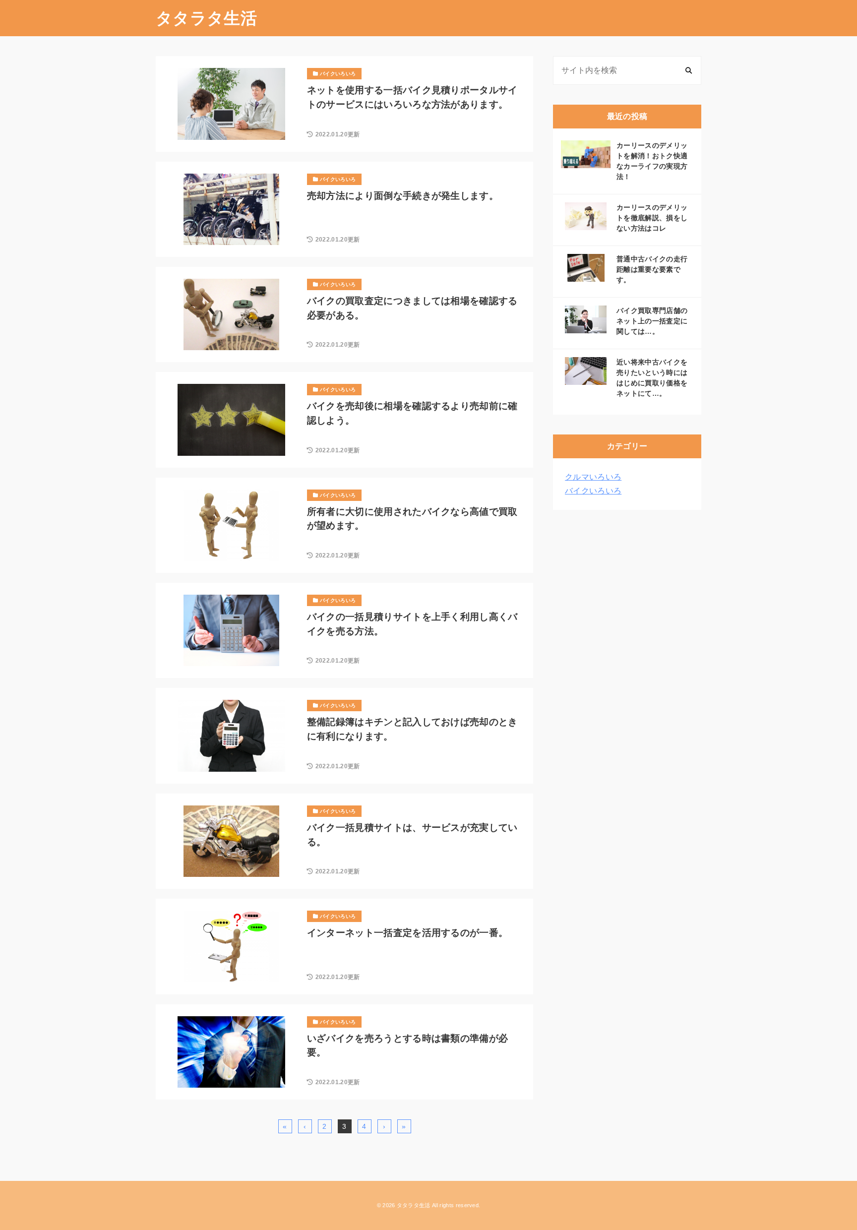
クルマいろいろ (593, 477)
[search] (688, 70)
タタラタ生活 (206, 18)
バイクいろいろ (593, 491)
